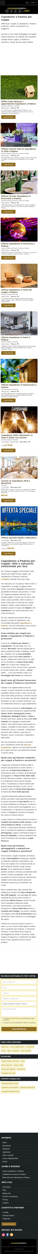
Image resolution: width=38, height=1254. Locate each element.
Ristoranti (16, 1051)
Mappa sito (7, 1193)
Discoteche (30, 1047)
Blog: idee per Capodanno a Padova (16, 1177)
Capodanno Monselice (27, 1087)
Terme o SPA (18, 1065)
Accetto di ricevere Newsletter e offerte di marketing (19, 1022)
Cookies (6, 1203)
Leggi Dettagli (8, 117)
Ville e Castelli (26, 1051)
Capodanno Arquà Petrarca (10, 1091)
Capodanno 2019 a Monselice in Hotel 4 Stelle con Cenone (17, 436)
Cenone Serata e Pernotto (10, 1061)
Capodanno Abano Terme (9, 1083)
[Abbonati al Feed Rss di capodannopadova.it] (11, 1235)
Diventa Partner (8, 1215)
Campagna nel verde (8, 1073)
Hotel (9, 1051)
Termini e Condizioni (10, 1196)
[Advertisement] (19, 59)
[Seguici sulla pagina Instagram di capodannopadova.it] (3, 1235)
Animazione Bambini (8, 1069)
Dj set (23, 1061)
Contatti (5, 1212)
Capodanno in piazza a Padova (14, 1174)
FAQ (4, 1190)
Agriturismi (5, 1047)
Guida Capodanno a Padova (13, 1171)
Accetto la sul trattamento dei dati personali (18, 1019)
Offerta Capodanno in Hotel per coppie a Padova (16, 291)
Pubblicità (6, 1219)
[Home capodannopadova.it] (21, 8)
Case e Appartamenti (17, 1047)
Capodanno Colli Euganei (9, 1087)
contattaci (5, 579)
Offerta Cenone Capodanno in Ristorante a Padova (16, 197)
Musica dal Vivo (6, 1065)
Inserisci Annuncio (9, 1224)
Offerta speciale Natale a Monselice (18, 538)
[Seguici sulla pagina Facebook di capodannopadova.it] (7, 1235)
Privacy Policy (15, 1018)
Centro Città (21, 1069)
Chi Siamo (6, 1187)
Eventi (3, 1051)
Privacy (5, 1200)
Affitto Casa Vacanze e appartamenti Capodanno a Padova (18, 102)
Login (33, 2)
